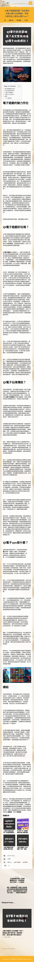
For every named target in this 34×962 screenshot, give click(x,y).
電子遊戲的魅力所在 (10, 88)
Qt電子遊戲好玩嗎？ (10, 90)
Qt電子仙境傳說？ (9, 92)
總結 (6, 96)
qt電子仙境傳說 (9, 397)
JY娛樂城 (18, 812)
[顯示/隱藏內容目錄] (18, 86)
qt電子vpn (9, 862)
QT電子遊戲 (6, 252)
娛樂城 (10, 812)
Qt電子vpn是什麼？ (10, 94)
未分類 (9, 937)
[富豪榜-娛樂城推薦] (6, 3)
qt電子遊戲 (25, 862)
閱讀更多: (10, 98)
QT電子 (9, 859)
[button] (30, 3)
